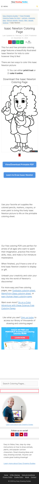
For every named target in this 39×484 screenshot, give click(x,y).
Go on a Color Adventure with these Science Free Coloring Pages (17, 305)
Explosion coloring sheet (24, 290)
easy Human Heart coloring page (16, 296)
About (27, 477)
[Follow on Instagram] (25, 434)
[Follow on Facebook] (17, 434)
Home (6, 475)
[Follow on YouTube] (21, 434)
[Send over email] (22, 42)
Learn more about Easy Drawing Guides (19, 424)
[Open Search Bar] (37, 6)
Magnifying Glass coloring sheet (16, 293)
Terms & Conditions (28, 475)
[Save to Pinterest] (10, 42)
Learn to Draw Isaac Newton (19, 175)
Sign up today (27, 317)
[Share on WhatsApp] (18, 42)
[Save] (20, 155)
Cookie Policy (18, 477)
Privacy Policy (7, 477)
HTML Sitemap (15, 475)
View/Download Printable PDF (19, 164)
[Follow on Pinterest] (12, 434)
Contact (33, 477)
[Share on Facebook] (14, 42)
